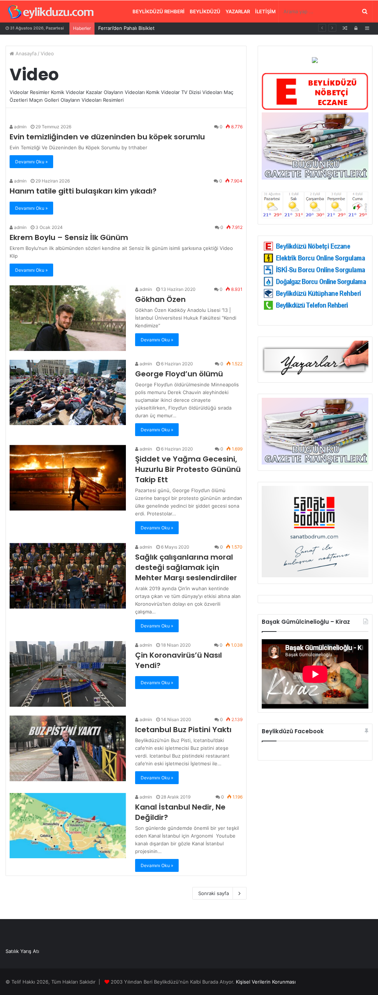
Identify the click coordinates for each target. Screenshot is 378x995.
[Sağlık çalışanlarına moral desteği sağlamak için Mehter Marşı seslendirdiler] (68, 576)
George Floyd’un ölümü (179, 374)
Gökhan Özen (160, 299)
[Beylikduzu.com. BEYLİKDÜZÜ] (51, 12)
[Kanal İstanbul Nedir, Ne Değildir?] (68, 825)
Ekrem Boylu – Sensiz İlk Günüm (69, 237)
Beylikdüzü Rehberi (159, 11)
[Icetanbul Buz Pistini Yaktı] (68, 748)
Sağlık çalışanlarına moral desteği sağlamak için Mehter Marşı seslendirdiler (186, 567)
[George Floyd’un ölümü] (68, 392)
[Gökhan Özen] (68, 318)
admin (20, 126)
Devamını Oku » (31, 161)
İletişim (265, 11)
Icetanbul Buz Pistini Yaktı (183, 729)
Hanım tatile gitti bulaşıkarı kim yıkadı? (83, 191)
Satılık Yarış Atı (22, 951)
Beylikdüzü (205, 11)
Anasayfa (25, 53)
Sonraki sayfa (213, 893)
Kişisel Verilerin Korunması (266, 982)
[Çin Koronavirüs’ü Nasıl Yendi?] (68, 674)
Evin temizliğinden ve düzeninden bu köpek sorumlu (107, 137)
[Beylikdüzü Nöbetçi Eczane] (315, 108)
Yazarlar (238, 11)
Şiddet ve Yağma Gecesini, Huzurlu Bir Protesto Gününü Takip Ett (188, 469)
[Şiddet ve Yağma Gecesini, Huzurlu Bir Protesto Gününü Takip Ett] (68, 478)
